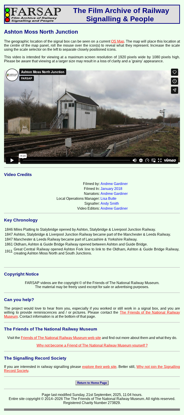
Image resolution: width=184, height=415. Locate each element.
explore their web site (99, 367)
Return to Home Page (92, 383)
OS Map (117, 41)
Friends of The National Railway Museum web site (61, 338)
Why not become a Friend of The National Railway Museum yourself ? (92, 345)
